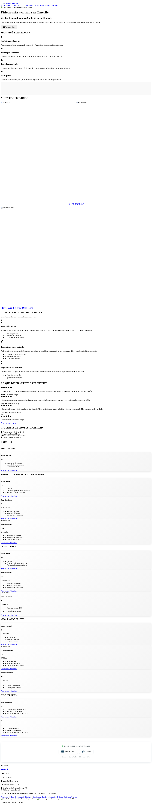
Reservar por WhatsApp (9, 470)
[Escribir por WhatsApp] (1, 2)
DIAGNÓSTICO (31, 5)
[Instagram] (4, 769)
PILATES (21, 5)
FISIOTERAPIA (12, 5)
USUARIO (55, 5)
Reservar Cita (9, 27)
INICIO (3, 5)
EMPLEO (45, 5)
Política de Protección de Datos (52, 797)
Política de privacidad (17, 797)
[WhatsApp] (6, 769)
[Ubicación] (7, 769)
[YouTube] (2, 769)
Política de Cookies (70, 797)
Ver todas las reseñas (9, 423)
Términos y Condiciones (33, 797)
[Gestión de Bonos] (11, 3)
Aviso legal (4, 797)
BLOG (39, 5)
